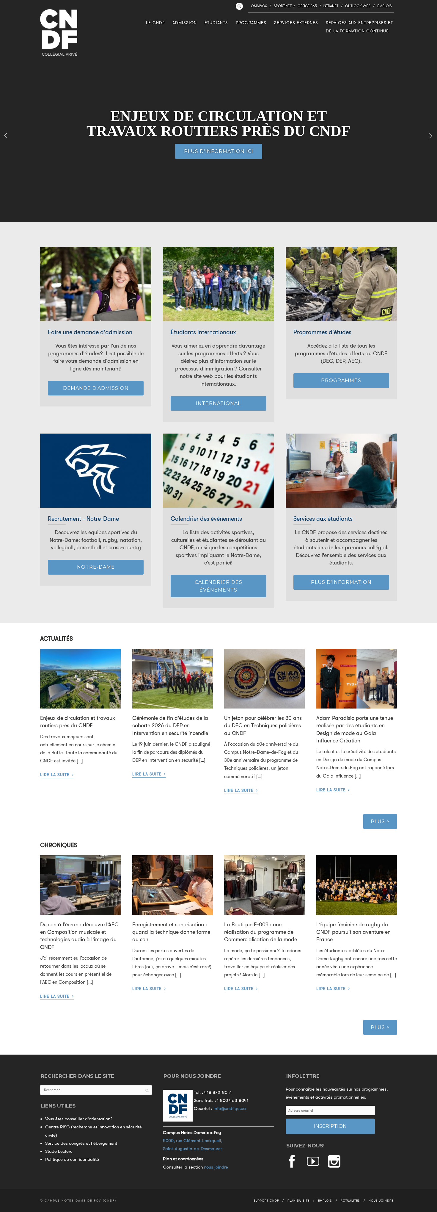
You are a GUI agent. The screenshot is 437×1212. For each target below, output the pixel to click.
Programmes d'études (322, 332)
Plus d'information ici (218, 151)
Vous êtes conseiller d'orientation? (78, 1119)
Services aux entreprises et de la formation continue (359, 26)
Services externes (296, 22)
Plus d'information (341, 582)
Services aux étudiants (323, 518)
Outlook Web (357, 6)
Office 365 (307, 6)
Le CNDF (155, 22)
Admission (184, 22)
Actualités (350, 1200)
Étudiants (216, 22)
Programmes (251, 22)
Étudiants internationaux (203, 332)
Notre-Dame (96, 567)
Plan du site (298, 1200)
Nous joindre (381, 1200)
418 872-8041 (218, 1092)
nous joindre (216, 1167)
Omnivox (259, 6)
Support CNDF (266, 1200)
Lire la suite (57, 774)
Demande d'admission (96, 388)
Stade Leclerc (59, 1151)
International (218, 403)
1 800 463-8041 (233, 1100)
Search (239, 6)
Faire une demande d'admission (90, 332)
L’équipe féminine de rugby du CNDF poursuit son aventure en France (353, 932)
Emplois (384, 6)
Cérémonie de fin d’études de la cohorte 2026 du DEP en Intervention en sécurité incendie (170, 725)
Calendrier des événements (206, 518)
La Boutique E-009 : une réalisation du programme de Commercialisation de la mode (260, 932)
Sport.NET (283, 6)
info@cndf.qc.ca (229, 1108)
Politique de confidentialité (72, 1159)
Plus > (380, 821)
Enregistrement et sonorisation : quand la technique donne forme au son (171, 932)
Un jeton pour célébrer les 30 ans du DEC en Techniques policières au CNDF (263, 725)
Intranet (330, 6)
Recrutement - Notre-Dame (83, 518)
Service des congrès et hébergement (81, 1143)
